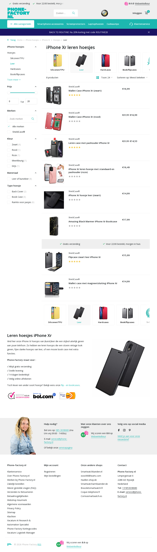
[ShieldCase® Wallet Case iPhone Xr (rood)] (54, 121)
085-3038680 (62, 430)
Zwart (16, 144)
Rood (16, 149)
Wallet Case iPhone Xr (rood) (84, 116)
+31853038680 (129, 488)
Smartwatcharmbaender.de (94, 483)
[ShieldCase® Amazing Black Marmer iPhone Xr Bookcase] (54, 226)
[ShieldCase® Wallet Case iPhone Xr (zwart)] (54, 95)
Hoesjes (56, 40)
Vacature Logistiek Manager (21, 532)
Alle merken (18, 126)
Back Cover (19, 191)
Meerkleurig (19, 160)
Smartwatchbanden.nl (91, 471)
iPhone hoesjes (32, 40)
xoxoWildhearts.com (91, 475)
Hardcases (15, 68)
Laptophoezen (96, 23)
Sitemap (11, 512)
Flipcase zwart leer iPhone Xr (85, 257)
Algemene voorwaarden (19, 504)
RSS (39, 544)
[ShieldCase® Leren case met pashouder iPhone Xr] (54, 148)
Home (20, 40)
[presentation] (148, 62)
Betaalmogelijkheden (17, 496)
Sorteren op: (123, 77)
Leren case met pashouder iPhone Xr (89, 143)
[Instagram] (124, 430)
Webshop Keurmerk (17, 500)
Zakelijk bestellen (15, 483)
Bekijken (128, 129)
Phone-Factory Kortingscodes (22, 528)
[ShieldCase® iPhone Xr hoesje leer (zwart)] (54, 200)
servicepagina (65, 447)
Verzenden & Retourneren (20, 491)
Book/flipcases (17, 74)
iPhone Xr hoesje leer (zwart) (85, 195)
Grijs (15, 165)
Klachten (11, 516)
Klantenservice (142, 23)
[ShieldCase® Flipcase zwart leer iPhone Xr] (54, 262)
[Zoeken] (73, 13)
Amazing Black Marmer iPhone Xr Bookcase (93, 221)
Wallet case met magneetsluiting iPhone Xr (93, 283)
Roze (16, 155)
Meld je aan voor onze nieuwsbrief (129, 438)
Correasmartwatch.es (91, 496)
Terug (13, 40)
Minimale (13, 101)
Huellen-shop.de (89, 479)
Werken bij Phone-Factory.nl (21, 479)
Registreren (49, 471)
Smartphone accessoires (50, 23)
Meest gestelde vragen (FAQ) (21, 488)
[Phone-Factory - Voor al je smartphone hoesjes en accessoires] (18, 13)
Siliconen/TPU (17, 58)
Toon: (104, 77)
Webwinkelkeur (142, 3)
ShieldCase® (18, 131)
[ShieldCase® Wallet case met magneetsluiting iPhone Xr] (54, 288)
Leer (12, 63)
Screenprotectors (76, 23)
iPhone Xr (46, 40)
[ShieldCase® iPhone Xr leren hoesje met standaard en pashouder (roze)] (54, 174)
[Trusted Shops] (104, 13)
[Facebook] (119, 430)
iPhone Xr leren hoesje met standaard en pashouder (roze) (91, 171)
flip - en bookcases (70, 385)
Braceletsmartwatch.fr (92, 488)
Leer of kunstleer (22, 178)
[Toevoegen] (129, 103)
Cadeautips (113, 23)
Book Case (19, 196)
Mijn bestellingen (52, 475)
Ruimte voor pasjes (23, 202)
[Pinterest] (130, 430)
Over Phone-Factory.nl (18, 475)
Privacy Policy (14, 508)
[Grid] (97, 77)
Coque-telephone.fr (90, 491)
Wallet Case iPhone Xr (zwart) (85, 90)
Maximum (31, 101)
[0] (145, 13)
